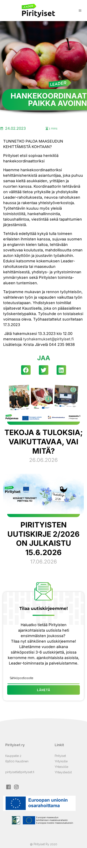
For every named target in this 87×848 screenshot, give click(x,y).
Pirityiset (60, 756)
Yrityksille (61, 761)
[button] (26, 370)
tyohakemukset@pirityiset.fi (48, 339)
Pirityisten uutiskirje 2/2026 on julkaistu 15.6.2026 (43, 538)
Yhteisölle (61, 766)
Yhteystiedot (63, 772)
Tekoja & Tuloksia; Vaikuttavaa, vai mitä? (43, 441)
